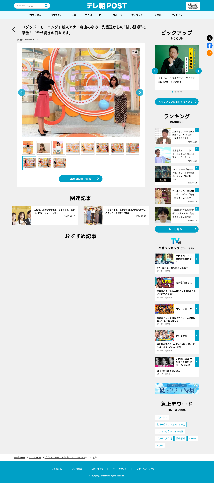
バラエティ (56, 15)
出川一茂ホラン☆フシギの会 (170, 424)
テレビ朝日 (57, 468)
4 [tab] (181, 92)
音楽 (73, 15)
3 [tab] (178, 92)
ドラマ (159, 445)
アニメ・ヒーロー (94, 15)
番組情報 (180, 438)
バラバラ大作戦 (164, 438)
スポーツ (117, 15)
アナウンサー (138, 15)
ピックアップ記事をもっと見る (176, 101)
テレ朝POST (107, 5)
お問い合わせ (97, 468)
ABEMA (192, 438)
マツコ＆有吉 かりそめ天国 (169, 431)
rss (210, 53)
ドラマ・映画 (34, 15)
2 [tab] (175, 92)
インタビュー (178, 15)
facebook (210, 46)
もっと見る (176, 229)
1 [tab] (172, 92)
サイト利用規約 (120, 468)
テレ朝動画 (77, 468)
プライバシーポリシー (147, 468)
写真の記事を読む (80, 179)
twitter (210, 38)
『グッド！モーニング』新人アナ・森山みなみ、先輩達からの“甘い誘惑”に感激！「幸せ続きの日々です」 (68, 457)
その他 (157, 15)
